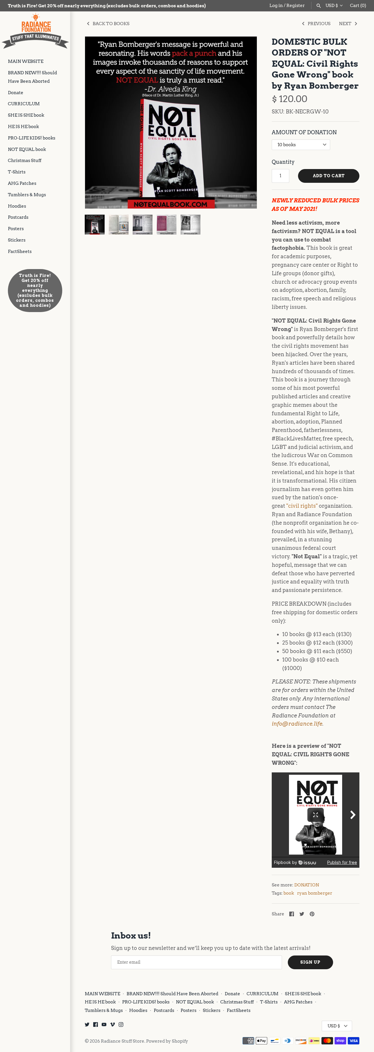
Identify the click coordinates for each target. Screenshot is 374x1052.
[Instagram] (121, 1026)
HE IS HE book (23, 126)
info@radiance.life (297, 724)
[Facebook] (95, 1026)
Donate (15, 92)
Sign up (310, 962)
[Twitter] (87, 1026)
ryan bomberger (314, 893)
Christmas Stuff (24, 160)
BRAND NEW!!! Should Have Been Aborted (32, 77)
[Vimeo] (112, 1026)
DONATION (306, 885)
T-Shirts (16, 172)
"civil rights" (302, 506)
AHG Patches (22, 183)
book (288, 893)
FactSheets (20, 251)
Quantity (283, 162)
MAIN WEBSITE (25, 61)
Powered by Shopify (167, 1041)
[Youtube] (104, 1026)
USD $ (331, 5)
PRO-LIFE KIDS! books (31, 138)
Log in (276, 5)
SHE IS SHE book (26, 115)
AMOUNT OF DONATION (304, 132)
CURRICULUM (24, 103)
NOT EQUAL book (27, 149)
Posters (16, 228)
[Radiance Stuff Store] (35, 30)
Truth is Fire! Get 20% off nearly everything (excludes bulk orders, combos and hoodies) (35, 290)
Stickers (16, 240)
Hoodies (17, 206)
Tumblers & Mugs (27, 194)
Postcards (18, 217)
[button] (244, 122)
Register (295, 5)
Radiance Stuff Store (122, 1041)
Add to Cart (329, 175)
